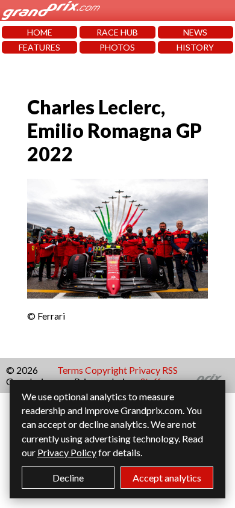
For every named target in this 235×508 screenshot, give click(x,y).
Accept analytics (167, 477)
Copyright (106, 370)
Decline (68, 477)
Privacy (144, 370)
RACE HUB (117, 32)
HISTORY (195, 47)
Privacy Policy (66, 452)
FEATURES (39, 47)
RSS (170, 370)
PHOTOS (117, 47)
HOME (39, 32)
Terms (70, 370)
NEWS (195, 32)
